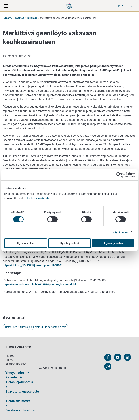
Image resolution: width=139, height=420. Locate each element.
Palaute (11, 377)
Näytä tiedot (120, 232)
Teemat (19, 17)
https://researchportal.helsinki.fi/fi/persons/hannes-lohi (39, 284)
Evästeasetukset (17, 410)
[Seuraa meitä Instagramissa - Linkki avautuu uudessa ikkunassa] (107, 366)
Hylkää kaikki (25, 243)
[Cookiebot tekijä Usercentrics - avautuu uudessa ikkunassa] (119, 175)
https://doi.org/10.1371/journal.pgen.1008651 (33, 265)
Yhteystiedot (14, 373)
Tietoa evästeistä (38, 198)
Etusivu (8, 17)
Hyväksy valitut (69, 243)
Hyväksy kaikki (113, 243)
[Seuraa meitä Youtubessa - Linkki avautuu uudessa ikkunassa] (117, 357)
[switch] (52, 219)
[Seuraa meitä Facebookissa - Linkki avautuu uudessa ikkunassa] (107, 357)
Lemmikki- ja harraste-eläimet (49, 327)
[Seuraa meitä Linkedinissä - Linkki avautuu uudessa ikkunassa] (127, 357)
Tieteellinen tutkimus (16, 327)
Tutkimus (31, 17)
